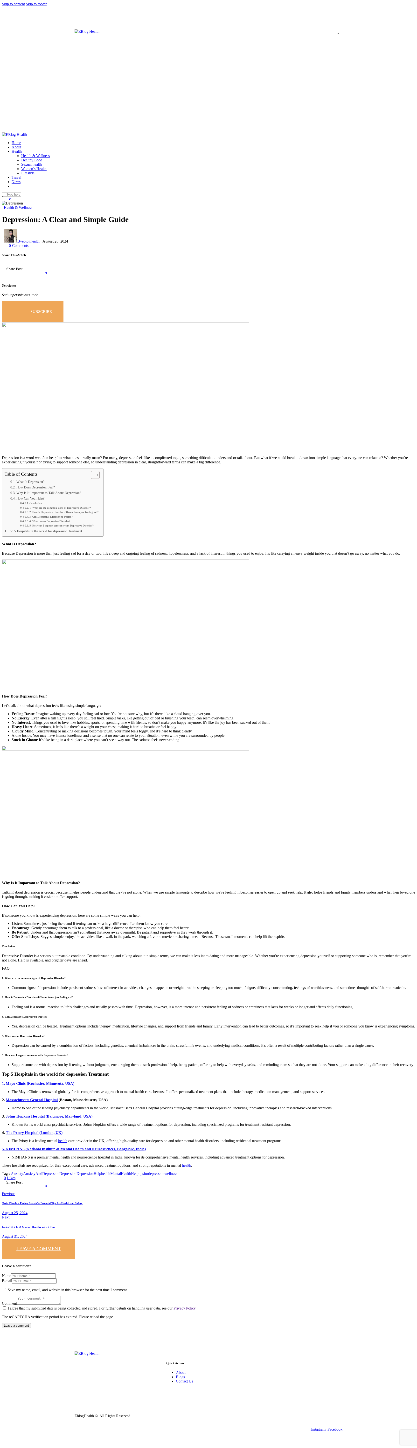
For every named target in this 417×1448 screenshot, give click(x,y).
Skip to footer (36, 4)
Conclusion (35, 503)
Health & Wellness (18, 207)
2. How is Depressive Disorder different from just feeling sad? (63, 512)
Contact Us (184, 1381)
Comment (9, 1303)
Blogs (180, 1377)
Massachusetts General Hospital (32, 1100)
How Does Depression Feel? (35, 487)
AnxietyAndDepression (41, 1174)
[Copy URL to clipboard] (72, 272)
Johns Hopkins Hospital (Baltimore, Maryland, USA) (48, 1116)
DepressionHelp (88, 1174)
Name (6, 1276)
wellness (170, 1174)
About (181, 1372)
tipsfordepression (151, 1174)
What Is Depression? (30, 482)
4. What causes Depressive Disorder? (49, 521)
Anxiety (17, 1174)
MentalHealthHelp (124, 1174)
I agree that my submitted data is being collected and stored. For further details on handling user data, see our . (102, 1308)
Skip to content (13, 4)
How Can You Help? (30, 498)
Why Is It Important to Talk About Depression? (48, 493)
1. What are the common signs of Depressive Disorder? (60, 507)
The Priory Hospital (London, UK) (34, 1133)
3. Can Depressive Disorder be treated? (51, 516)
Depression (67, 1174)
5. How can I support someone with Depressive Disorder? (61, 525)
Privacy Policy (184, 1308)
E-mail (7, 1281)
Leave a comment (38, 1248)
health (62, 1141)
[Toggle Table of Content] (92, 475)
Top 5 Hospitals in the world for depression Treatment (45, 531)
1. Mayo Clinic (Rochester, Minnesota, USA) (38, 1083)
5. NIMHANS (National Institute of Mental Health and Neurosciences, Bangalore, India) (74, 1149)
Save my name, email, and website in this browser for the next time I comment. (68, 1290)
